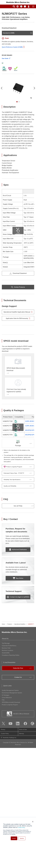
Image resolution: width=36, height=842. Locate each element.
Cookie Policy (21, 827)
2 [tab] (19, 101)
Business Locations (7, 650)
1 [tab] (17, 101)
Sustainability (6, 652)
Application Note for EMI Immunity (17, 318)
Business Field (6, 648)
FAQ (3, 700)
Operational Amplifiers (19, 624)
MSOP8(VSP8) (30, 430)
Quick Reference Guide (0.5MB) (12, 47)
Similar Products (19, 287)
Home (3, 624)
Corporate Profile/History (9, 645)
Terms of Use (23, 729)
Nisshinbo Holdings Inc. (10, 737)
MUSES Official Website (21, 714)
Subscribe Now (18, 668)
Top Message (6, 643)
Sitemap (21, 733)
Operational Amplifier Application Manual (17, 312)
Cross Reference (7, 697)
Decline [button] (22, 838)
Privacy (3, 729)
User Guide (5, 58)
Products (9, 624)
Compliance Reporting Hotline (10, 655)
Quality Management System (10, 690)
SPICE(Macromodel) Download (11, 702)
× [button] (32, 821)
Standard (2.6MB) (8, 33)
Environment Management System (12, 692)
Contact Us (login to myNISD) (19, 597)
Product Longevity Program (10, 704)
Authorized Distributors (19, 549)
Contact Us (18, 677)
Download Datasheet (20, 273)
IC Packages (5, 695)
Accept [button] (14, 838)
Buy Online (19, 578)
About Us (5, 638)
